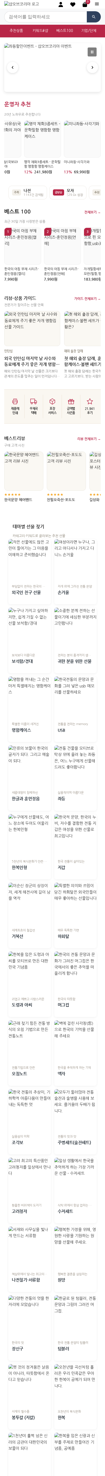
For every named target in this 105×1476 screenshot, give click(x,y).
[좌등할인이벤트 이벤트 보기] (52, 67)
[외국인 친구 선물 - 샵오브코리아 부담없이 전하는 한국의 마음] (29, 560)
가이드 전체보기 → (87, 299)
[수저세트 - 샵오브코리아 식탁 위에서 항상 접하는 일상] (75, 1179)
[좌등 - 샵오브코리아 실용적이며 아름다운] (75, 766)
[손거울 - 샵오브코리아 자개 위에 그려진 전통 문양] (75, 560)
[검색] (94, 16)
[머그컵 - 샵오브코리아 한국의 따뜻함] (75, 973)
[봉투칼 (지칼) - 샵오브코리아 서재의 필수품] (29, 1385)
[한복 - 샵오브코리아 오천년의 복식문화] (75, 1385)
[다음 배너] (92, 67)
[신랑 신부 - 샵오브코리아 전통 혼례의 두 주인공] (75, 1454)
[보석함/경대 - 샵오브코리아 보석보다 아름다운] (29, 629)
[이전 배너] (12, 67)
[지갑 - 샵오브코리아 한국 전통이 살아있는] (75, 835)
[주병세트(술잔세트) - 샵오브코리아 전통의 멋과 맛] (75, 1110)
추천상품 (16, 31)
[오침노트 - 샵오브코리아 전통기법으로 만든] (29, 1041)
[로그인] (61, 4)
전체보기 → (92, 212)
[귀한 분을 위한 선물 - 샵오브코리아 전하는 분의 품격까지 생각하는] (75, 629)
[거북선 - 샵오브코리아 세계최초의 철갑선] (29, 904)
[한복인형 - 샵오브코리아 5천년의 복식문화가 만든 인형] (29, 835)
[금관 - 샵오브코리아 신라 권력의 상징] (29, 1454)
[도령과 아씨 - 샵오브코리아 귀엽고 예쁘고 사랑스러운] (29, 973)
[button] (73, 4)
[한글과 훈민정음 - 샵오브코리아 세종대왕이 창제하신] (29, 766)
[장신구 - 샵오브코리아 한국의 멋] (29, 1316)
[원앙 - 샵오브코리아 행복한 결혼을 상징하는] (75, 1248)
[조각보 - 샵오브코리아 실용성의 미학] (29, 1110)
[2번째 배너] (52, 86)
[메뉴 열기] (97, 4)
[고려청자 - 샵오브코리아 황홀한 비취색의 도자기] (29, 1179)
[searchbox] (45, 16)
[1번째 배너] (48, 86)
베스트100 (64, 31)
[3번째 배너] (57, 86)
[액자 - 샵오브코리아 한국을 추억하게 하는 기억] (75, 1041)
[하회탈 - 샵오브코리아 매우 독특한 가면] (75, 904)
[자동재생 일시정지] (92, 51)
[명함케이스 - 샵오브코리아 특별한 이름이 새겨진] (29, 697)
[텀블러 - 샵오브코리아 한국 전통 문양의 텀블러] (75, 1316)
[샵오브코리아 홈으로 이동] (21, 4)
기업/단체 (88, 31)
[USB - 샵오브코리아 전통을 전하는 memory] (75, 697)
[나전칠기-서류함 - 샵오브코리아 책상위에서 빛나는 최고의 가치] (29, 1248)
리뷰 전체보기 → (89, 439)
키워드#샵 (40, 31)
